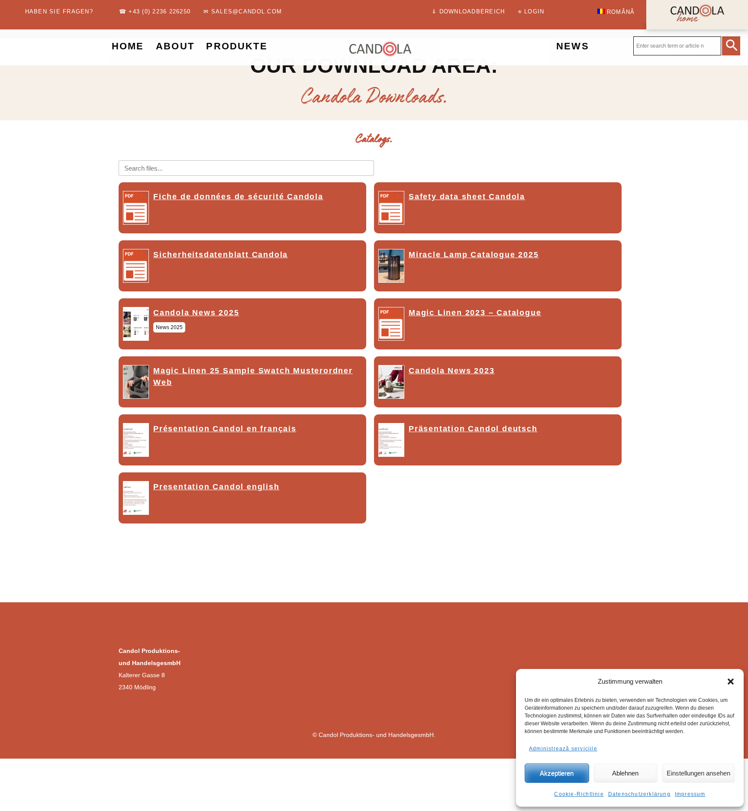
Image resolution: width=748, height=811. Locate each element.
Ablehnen (625, 773)
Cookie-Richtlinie (578, 794)
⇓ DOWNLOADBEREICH (468, 12)
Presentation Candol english (216, 486)
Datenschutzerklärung (639, 794)
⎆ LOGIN (531, 12)
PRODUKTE (236, 46)
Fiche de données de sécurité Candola (238, 196)
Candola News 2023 (452, 370)
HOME (128, 46)
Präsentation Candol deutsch (473, 428)
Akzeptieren (557, 773)
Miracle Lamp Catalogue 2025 (474, 254)
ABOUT (175, 46)
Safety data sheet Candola (467, 196)
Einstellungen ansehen (698, 773)
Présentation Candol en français (225, 428)
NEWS (572, 46)
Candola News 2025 (196, 312)
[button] (730, 681)
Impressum (690, 794)
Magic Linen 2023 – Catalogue (475, 312)
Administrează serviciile (563, 749)
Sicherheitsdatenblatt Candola (220, 254)
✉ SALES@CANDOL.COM (242, 12)
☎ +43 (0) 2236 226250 (154, 12)
